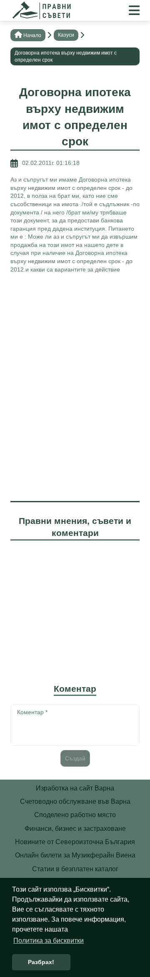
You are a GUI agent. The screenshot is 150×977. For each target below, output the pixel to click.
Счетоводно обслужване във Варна (75, 801)
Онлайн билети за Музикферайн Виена (75, 855)
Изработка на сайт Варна (75, 788)
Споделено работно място (75, 814)
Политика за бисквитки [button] (48, 940)
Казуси (66, 35)
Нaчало (32, 35)
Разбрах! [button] (41, 962)
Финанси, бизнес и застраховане (75, 828)
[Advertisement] (75, 357)
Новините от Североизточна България (75, 841)
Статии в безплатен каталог (75, 868)
